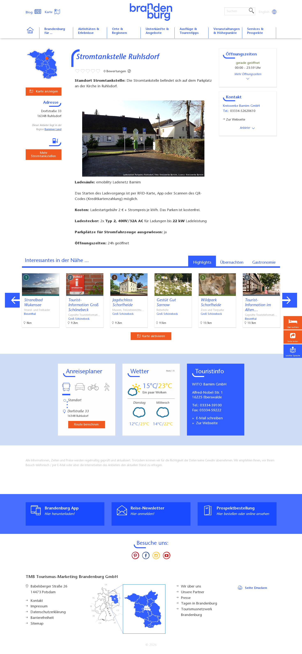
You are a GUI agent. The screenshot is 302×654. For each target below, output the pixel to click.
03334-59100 (211, 405)
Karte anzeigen (46, 91)
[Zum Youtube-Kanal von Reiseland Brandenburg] (166, 556)
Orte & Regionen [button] (119, 31)
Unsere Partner (192, 592)
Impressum (39, 606)
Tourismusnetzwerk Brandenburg (196, 612)
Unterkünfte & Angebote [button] (157, 31)
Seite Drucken (256, 588)
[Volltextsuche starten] (251, 11)
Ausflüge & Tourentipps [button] (189, 31)
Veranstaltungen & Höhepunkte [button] (226, 31)
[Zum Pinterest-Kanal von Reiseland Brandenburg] (135, 556)
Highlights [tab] (202, 263)
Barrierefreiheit (42, 618)
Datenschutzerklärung (48, 612)
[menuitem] (264, 12)
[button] (293, 337)
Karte (49, 12)
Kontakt (37, 601)
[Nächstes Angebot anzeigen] (289, 300)
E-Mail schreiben (209, 418)
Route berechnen (86, 424)
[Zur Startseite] (32, 32)
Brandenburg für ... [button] (54, 31)
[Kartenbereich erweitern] (298, 270)
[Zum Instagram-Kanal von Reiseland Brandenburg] (156, 556)
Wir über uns (191, 586)
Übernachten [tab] (231, 263)
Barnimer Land (53, 129)
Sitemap (37, 624)
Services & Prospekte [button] (255, 31)
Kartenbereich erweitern (278, 269)
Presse (186, 598)
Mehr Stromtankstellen (43, 154)
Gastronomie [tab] (263, 263)
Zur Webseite (206, 423)
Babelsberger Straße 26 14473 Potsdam (49, 589)
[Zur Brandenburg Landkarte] (127, 609)
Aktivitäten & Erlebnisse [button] (88, 31)
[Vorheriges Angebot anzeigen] (12, 300)
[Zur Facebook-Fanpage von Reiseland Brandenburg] (146, 556)
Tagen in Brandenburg (199, 604)
